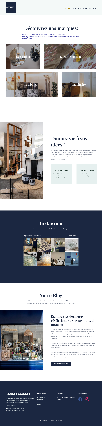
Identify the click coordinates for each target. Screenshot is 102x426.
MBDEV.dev (59, 420)
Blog (85, 8)
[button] (30, 245)
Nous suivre (72, 235)
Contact (92, 8)
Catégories (77, 8)
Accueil (67, 8)
